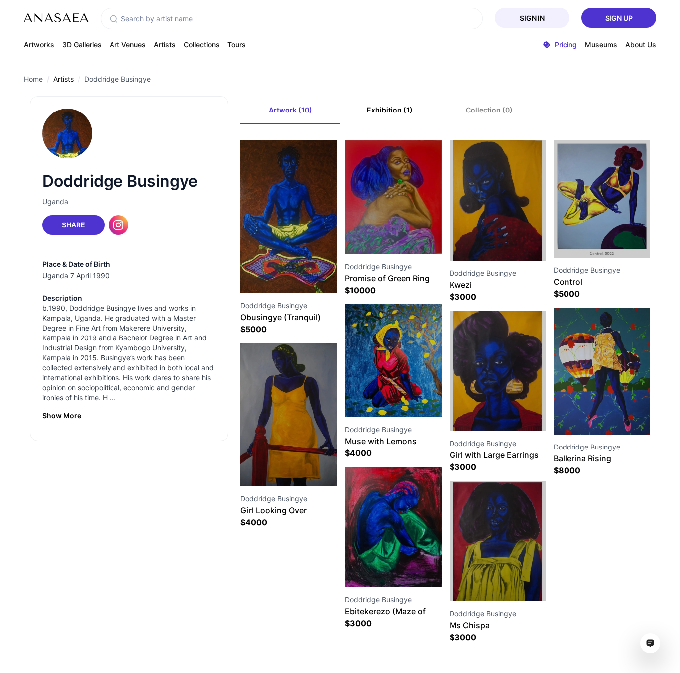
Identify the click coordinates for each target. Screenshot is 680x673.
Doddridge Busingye (117, 79)
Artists (165, 44)
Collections (202, 44)
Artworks (39, 44)
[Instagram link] (118, 225)
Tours (236, 44)
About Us (640, 44)
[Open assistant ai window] (650, 643)
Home (33, 79)
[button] (113, 19)
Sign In (532, 18)
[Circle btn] (271, 275)
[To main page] (56, 17)
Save (300, 275)
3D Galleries (82, 44)
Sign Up (619, 18)
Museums (601, 44)
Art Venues (128, 44)
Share (73, 225)
